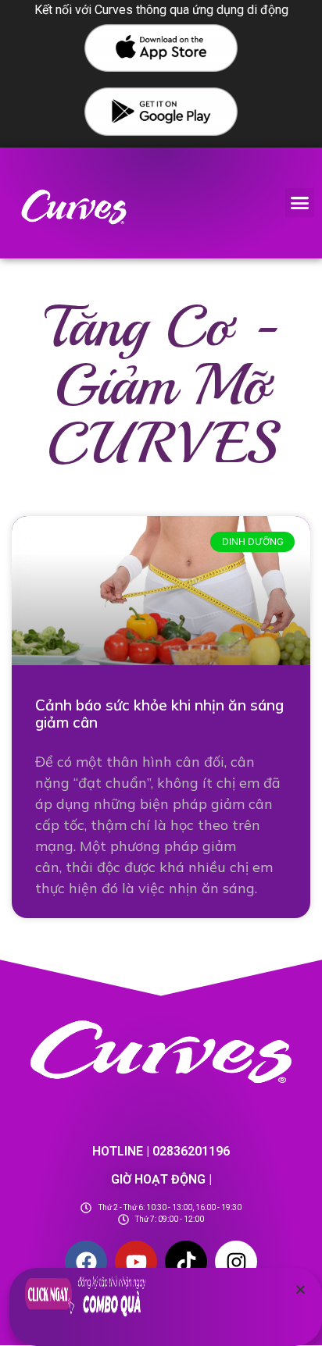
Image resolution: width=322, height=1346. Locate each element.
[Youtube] (136, 1262)
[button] (300, 203)
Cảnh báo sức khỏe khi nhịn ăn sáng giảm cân (159, 714)
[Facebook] (86, 1262)
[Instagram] (236, 1262)
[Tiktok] (186, 1262)
